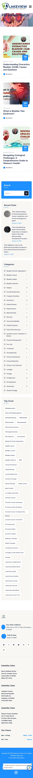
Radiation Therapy (11, 538)
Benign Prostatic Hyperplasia (16, 271)
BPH (20, 460)
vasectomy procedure (11, 576)
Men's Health (9, 488)
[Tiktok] (4, 650)
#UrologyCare (9, 436)
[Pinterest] (28, 645)
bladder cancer (9, 446)
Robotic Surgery (10, 543)
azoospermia (21, 436)
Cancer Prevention (11, 465)
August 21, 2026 (8, 254)
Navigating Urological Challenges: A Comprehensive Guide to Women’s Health (15, 159)
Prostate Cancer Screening (13, 507)
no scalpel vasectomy (11, 493)
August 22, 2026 (16, 241)
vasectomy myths (10, 571)
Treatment (10, 348)
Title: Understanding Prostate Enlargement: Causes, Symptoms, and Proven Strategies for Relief (20, 216)
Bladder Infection (12, 283)
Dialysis (9, 288)
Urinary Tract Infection (14, 365)
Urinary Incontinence (13, 357)
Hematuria (10, 300)
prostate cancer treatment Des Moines (17, 335)
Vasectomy (10, 386)
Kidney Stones (11, 309)
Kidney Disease (12, 304)
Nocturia (9, 317)
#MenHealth (23, 417)
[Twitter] (8, 645)
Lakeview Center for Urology (22, 753)
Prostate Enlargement (14, 340)
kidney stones (22, 483)
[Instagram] (23, 645)
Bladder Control (10, 450)
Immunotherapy (10, 483)
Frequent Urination (13, 296)
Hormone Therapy (10, 479)
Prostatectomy (10, 524)
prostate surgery (10, 534)
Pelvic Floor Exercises (14, 329)
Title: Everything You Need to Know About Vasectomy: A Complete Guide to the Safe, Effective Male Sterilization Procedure (19, 233)
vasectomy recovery (11, 581)
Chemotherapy (9, 469)
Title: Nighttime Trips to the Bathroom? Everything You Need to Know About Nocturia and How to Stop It (15, 248)
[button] (29, 767)
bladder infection (10, 460)
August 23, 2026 (16, 223)
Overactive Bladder (13, 321)
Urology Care (8, 61)
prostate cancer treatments (14, 519)
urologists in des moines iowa (14, 552)
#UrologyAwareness (11, 432)
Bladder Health (12, 279)
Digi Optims (20, 758)
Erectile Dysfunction (13, 292)
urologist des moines (11, 548)
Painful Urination (12, 325)
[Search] (26, 193)
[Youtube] (18, 645)
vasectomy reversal (11, 585)
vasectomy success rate (12, 595)
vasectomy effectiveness (12, 567)
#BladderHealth (10, 408)
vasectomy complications (13, 562)
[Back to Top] (29, 775)
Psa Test (9, 344)
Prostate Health (10, 529)
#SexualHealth (21, 422)
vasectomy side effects (12, 590)
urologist (6, 108)
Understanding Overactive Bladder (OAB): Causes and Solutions (16, 67)
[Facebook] (4, 645)
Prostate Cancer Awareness (14, 502)
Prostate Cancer (10, 498)
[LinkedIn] (13, 645)
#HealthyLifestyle (10, 417)
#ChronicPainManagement (13, 413)
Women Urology (8, 152)
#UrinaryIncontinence (12, 427)
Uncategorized (11, 353)
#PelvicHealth (9, 422)
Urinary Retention (12, 361)
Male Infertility (11, 313)
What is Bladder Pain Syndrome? (14, 112)
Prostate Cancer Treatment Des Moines (15, 512)
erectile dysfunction (11, 474)
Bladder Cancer (12, 275)
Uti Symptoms (11, 382)
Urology (9, 374)
